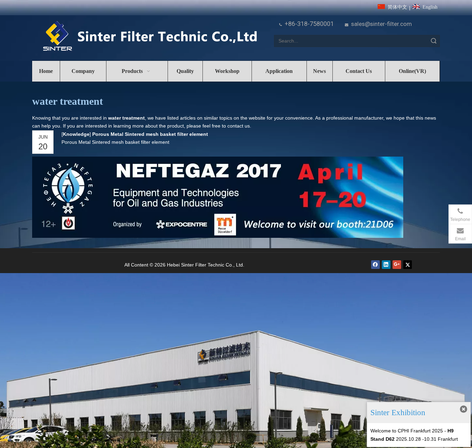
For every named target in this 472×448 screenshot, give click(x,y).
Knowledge (76, 134)
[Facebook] (375, 264)
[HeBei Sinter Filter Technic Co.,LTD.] (149, 36)
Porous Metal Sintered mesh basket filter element (150, 134)
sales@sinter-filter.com (381, 23)
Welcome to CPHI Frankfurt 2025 (406, 430)
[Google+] (397, 264)
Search (434, 41)
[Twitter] (407, 264)
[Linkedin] (386, 264)
